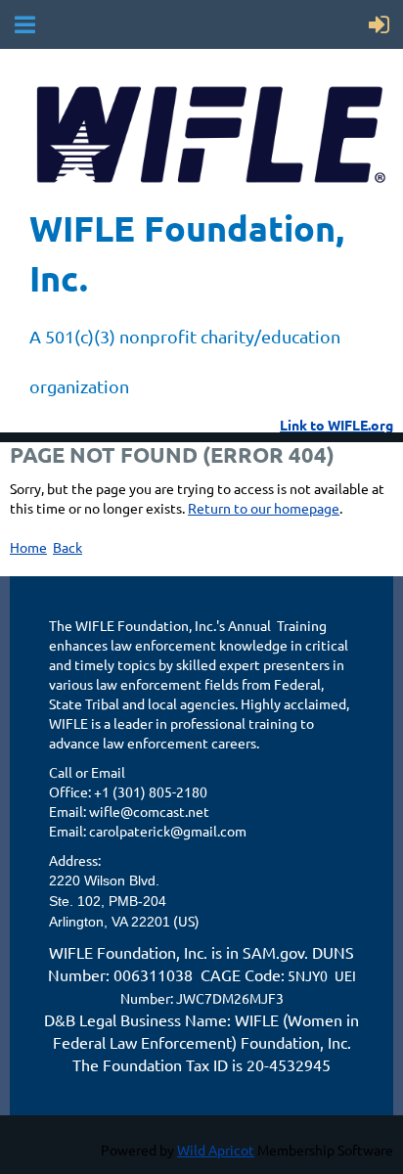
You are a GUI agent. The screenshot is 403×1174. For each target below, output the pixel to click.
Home (28, 547)
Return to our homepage (263, 508)
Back (67, 547)
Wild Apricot (215, 1149)
